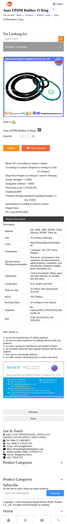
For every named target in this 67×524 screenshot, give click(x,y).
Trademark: (11, 191)
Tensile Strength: (13, 179)
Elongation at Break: (15, 183)
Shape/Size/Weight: (15, 175)
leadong (45, 504)
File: (7, 187)
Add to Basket (38, 148)
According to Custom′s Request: (21, 167)
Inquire (11, 148)
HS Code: (10, 212)
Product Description (15, 219)
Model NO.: (11, 163)
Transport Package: (14, 195)
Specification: (12, 204)
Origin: (8, 208)
